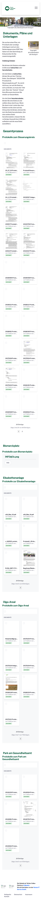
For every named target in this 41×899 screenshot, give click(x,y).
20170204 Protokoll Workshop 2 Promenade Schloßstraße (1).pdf (29, 639)
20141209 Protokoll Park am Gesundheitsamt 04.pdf (11, 792)
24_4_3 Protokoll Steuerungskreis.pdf (11, 197)
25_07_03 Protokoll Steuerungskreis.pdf (11, 170)
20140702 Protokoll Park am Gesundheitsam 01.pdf (29, 819)
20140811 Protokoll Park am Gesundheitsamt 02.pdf (11, 819)
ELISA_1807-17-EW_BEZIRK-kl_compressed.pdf (11, 568)
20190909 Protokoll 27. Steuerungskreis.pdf (11, 278)
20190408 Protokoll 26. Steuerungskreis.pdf (29, 278)
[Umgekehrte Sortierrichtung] (10, 143)
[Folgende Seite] (26, 431)
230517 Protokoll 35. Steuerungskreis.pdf (11, 224)
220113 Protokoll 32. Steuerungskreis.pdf (11, 251)
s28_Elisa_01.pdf (28, 514)
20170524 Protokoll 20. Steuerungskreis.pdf (29, 358)
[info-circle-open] (31, 143)
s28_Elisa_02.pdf (10, 514)
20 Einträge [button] (21, 425)
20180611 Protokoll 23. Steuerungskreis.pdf (11, 331)
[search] (27, 143)
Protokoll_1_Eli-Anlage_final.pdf (29, 541)
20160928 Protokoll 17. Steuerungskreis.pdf (11, 412)
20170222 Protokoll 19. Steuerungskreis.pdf (11, 385)
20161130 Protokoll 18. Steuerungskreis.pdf (29, 385)
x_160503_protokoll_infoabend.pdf (11, 541)
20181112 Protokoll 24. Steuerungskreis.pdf (29, 304)
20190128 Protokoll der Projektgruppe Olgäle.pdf (11, 692)
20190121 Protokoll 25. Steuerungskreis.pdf (11, 304)
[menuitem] (8, 894)
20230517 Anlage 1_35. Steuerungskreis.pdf (29, 197)
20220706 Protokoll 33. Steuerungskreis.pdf (29, 224)
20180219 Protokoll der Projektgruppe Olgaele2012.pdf (29, 692)
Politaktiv (26, 885)
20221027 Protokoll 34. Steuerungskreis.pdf (29, 251)
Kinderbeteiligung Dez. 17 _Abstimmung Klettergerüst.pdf (11, 639)
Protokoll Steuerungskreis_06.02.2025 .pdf (29, 170)
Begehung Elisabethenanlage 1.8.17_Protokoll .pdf (29, 568)
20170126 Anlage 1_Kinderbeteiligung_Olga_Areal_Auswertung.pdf (11, 665)
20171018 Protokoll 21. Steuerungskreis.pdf (11, 358)
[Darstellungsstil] (35, 143)
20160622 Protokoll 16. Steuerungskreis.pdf (29, 412)
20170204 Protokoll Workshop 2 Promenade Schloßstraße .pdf (29, 665)
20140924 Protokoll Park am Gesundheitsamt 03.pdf (29, 792)
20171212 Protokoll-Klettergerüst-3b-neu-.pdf (11, 719)
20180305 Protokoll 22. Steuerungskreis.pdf (29, 331)
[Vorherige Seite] (14, 431)
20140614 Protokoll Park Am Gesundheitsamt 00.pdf (11, 846)
